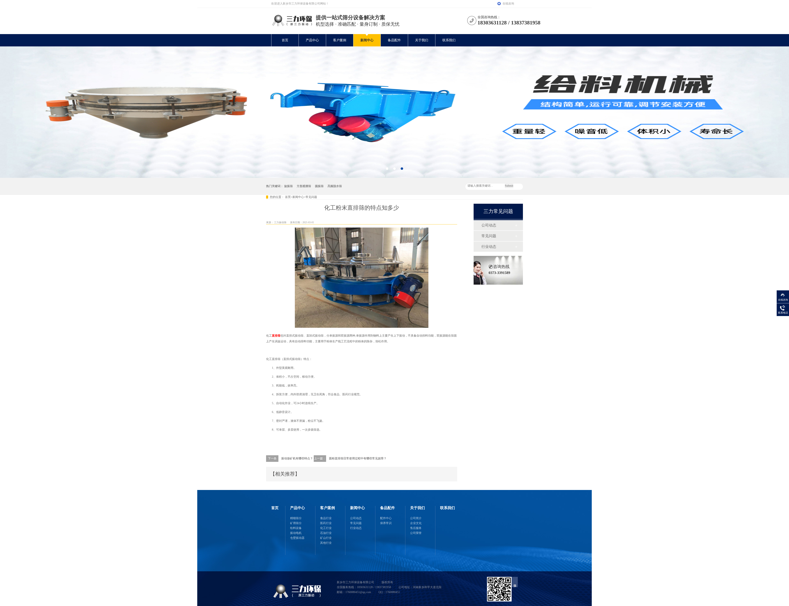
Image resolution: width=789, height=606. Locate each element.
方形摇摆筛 (304, 186)
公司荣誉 (416, 533)
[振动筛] (394, 112)
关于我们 (421, 40)
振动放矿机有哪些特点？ (297, 458)
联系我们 (449, 40)
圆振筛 (319, 186)
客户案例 (339, 40)
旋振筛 (288, 186)
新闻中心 (367, 40)
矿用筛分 (296, 523)
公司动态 (488, 225)
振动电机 (296, 533)
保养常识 (386, 523)
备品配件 (394, 40)
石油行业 (326, 533)
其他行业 (326, 542)
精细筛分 (296, 518)
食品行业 (326, 518)
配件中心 (386, 518)
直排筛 (276, 335)
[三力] (299, 591)
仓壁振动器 (297, 537)
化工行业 (326, 528)
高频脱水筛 (335, 186)
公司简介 (416, 518)
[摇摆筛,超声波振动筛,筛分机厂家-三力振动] (291, 26)
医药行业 (326, 523)
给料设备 (296, 528)
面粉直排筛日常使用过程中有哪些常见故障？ (357, 458)
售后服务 (416, 528)
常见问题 (311, 197)
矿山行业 (326, 537)
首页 (285, 40)
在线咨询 (508, 3)
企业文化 (416, 523)
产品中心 (312, 40)
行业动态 (488, 247)
